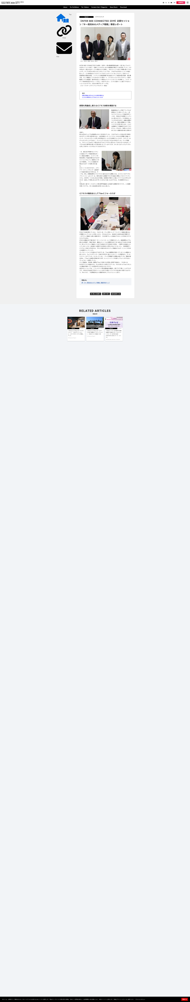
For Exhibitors (74, 7)
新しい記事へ (96, 294)
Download (123, 7)
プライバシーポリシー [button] (140, 999)
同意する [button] (184, 999)
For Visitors (85, 7)
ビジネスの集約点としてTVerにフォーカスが (92, 97)
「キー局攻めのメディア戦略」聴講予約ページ (96, 283)
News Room (113, 7)
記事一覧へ (106, 294)
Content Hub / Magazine (99, 7)
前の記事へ (115, 294)
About (65, 7)
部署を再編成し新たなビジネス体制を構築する (93, 95)
